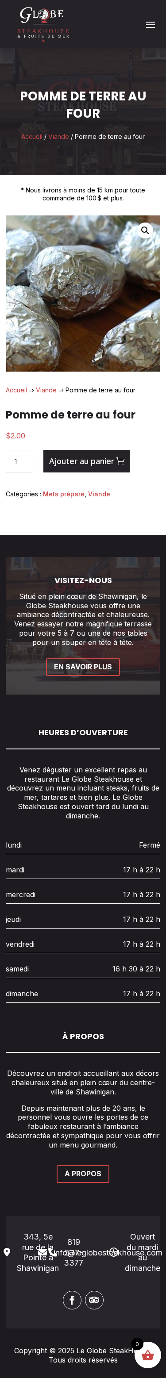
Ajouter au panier (81, 461)
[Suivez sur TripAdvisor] (94, 1300)
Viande (58, 136)
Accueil (31, 136)
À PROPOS (83, 1173)
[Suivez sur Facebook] (72, 1300)
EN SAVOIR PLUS (83, 666)
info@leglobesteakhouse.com (108, 1252)
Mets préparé (64, 494)
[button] (145, 230)
